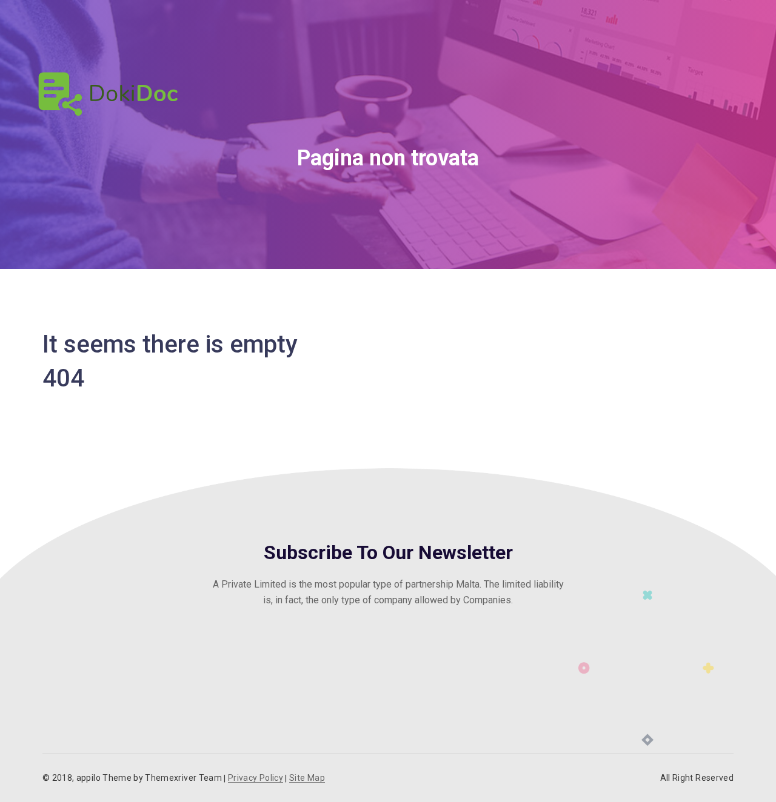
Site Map (307, 778)
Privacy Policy (255, 778)
